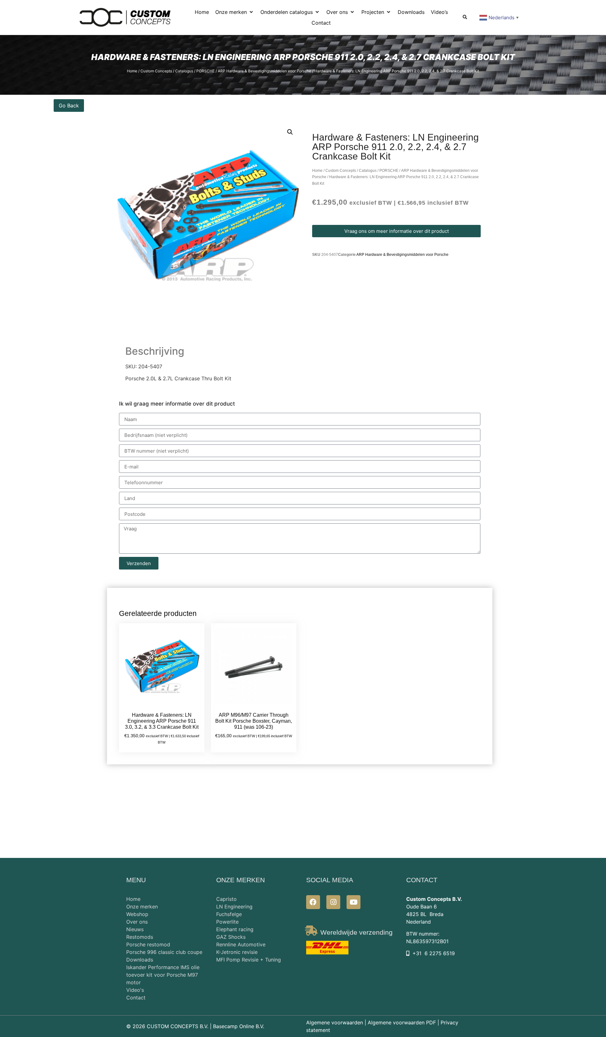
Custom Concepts (156, 71)
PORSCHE (205, 71)
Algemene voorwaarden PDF (402, 1022)
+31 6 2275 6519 (434, 953)
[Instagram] (333, 902)
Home (132, 71)
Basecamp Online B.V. (238, 1026)
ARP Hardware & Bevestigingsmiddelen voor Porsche (264, 71)
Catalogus (184, 71)
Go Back (69, 105)
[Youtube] (353, 902)
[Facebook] (313, 902)
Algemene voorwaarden (334, 1022)
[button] (234, 12)
